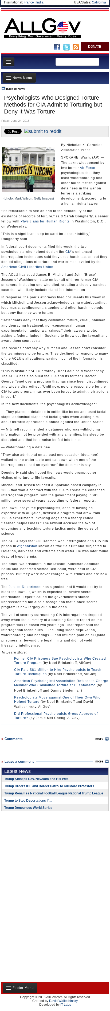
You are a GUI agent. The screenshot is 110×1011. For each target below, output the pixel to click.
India (40, 2)
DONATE (94, 46)
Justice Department (25, 587)
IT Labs (65, 1004)
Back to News (15, 88)
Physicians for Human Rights (45, 221)
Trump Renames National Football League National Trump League (53, 793)
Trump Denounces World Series (28, 808)
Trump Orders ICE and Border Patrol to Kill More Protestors (49, 786)
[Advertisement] (34, 850)
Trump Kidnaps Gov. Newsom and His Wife (36, 779)
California (99, 2)
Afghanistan (27, 546)
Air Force (87, 168)
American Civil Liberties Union (27, 267)
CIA (68, 252)
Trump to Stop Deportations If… (28, 800)
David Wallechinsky (63, 1001)
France (29, 2)
